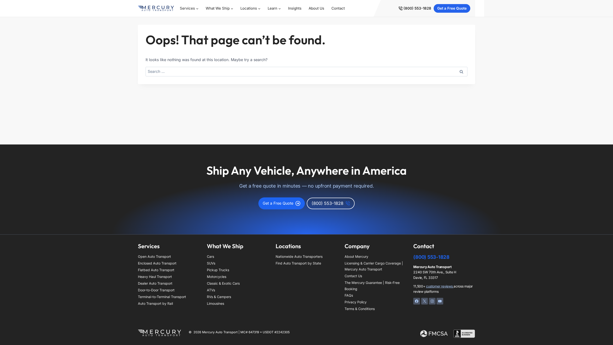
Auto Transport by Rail (155, 303)
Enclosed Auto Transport (157, 263)
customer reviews (440, 286)
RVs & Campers (219, 297)
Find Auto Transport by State (298, 263)
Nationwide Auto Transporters (299, 256)
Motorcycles (216, 277)
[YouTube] (440, 301)
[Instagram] (432, 301)
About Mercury (356, 256)
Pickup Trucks (218, 270)
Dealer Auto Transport (155, 283)
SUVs (211, 263)
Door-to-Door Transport (156, 290)
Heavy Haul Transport (155, 277)
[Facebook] (416, 301)
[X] (424, 301)
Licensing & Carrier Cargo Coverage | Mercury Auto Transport (374, 266)
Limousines (215, 303)
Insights (294, 8)
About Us (316, 8)
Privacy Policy (356, 302)
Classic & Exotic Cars (223, 283)
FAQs (349, 295)
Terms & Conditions (360, 309)
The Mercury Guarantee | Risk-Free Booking (372, 286)
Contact (338, 8)
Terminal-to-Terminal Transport (162, 297)
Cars (210, 256)
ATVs (211, 290)
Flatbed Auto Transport (156, 270)
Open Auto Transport (154, 256)
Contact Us (353, 276)
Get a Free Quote (452, 8)
